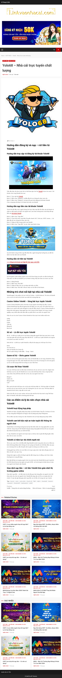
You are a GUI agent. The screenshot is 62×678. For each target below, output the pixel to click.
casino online (22, 481)
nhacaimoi (50, 481)
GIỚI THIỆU (5, 60)
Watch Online (58, 50)
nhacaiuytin (10, 483)
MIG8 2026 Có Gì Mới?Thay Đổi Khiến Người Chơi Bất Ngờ (46, 575)
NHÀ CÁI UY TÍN (6, 522)
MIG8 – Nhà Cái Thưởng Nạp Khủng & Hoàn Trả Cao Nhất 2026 (46, 542)
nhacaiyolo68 (17, 483)
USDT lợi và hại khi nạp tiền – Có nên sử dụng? (15, 542)
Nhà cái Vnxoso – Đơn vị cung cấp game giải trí (44, 488)
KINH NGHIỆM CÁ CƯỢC (20, 520)
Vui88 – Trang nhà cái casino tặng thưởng (18, 487)
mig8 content (5, 74)
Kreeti (27, 676)
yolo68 (30, 483)
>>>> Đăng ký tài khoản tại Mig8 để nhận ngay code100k (23, 262)
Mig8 (34, 481)
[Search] (54, 49)
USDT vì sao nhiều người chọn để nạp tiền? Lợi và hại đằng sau (15, 509)
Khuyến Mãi (12, 520)
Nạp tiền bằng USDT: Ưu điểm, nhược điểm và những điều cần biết (46, 509)
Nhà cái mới (12, 60)
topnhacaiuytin (24, 483)
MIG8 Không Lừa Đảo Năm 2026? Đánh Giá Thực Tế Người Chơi (15, 575)
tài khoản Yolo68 (16, 213)
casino (17, 481)
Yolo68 (40, 191)
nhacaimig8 (44, 481)
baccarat (12, 481)
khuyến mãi (29, 481)
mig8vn (38, 481)
